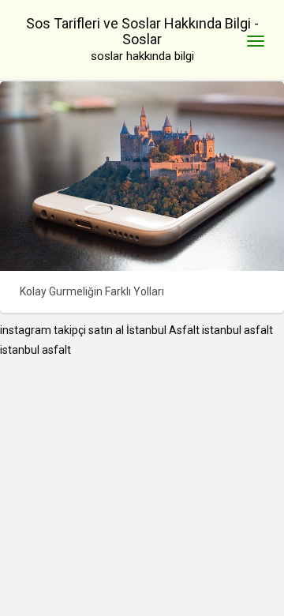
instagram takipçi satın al (62, 330)
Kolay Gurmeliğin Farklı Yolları (92, 291)
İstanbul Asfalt (163, 330)
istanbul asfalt (237, 330)
